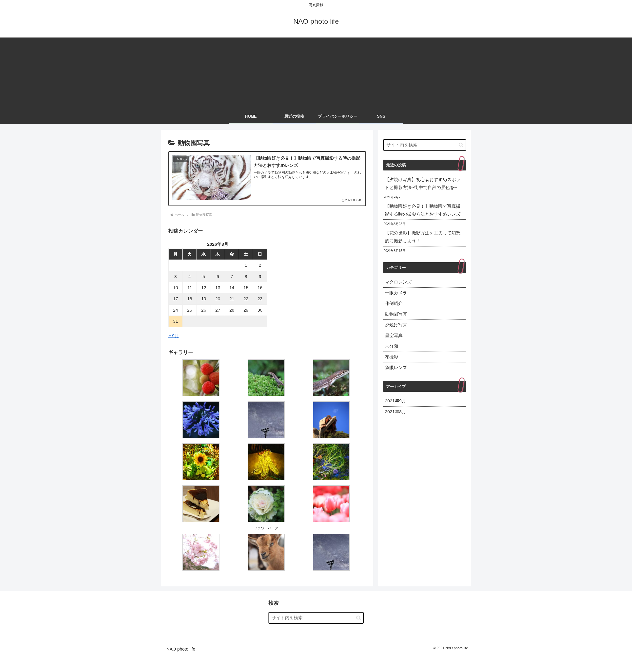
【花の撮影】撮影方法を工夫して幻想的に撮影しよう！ (422, 236)
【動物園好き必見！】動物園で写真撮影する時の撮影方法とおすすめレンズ (422, 210)
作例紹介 (394, 303)
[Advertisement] (316, 72)
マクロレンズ (398, 282)
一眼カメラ (396, 292)
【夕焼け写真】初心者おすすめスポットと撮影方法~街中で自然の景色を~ (422, 183)
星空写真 (394, 335)
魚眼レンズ (396, 367)
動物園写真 (396, 314)
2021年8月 (395, 411)
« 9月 (173, 335)
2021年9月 (395, 401)
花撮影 (391, 357)
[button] (461, 145)
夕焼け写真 (396, 324)
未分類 (391, 346)
